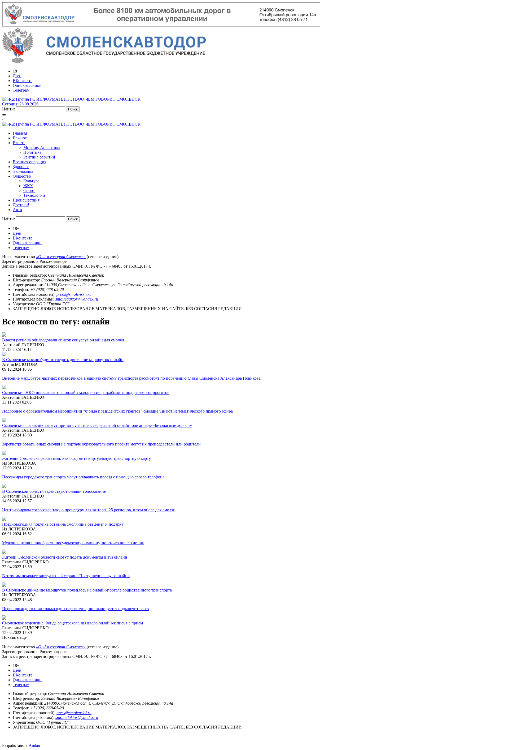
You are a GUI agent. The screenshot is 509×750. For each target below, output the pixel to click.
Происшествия (26, 200)
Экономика (23, 171)
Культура (31, 181)
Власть (19, 142)
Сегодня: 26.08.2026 (20, 104)
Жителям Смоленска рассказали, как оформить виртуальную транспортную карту (76, 458)
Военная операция (29, 162)
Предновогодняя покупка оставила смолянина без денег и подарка (62, 524)
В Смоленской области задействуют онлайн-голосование (54, 491)
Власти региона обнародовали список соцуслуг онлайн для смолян (63, 340)
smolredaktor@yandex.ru (76, 299)
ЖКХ (28, 185)
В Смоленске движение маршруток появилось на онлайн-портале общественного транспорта (87, 590)
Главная (20, 133)
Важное (20, 138)
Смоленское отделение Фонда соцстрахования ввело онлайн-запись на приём (72, 623)
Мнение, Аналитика (41, 147)
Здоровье (21, 166)
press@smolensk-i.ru (73, 294)
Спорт (29, 190)
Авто (17, 209)
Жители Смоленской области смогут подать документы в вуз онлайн (64, 557)
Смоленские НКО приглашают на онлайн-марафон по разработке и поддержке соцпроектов (85, 392)
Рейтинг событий (39, 157)
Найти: (8, 109)
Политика (32, 152)
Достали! (21, 205)
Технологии (34, 195)
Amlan (34, 745)
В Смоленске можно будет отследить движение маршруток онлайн (63, 359)
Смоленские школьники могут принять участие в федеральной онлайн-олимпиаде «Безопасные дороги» (97, 425)
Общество (22, 176)
